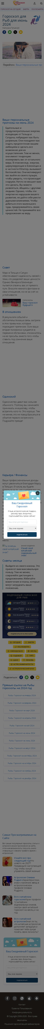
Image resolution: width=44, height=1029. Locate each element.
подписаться (22, 534)
